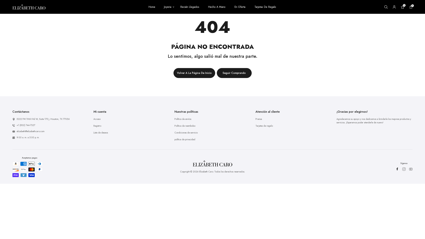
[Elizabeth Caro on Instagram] (404, 169)
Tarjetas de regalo (264, 125)
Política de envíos (182, 119)
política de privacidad (184, 139)
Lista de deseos (100, 132)
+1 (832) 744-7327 (26, 125)
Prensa (258, 119)
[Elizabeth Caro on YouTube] (411, 169)
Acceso (97, 119)
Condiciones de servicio (186, 132)
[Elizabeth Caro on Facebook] (397, 169)
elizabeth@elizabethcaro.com (30, 131)
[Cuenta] (394, 7)
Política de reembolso (184, 125)
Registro (97, 125)
